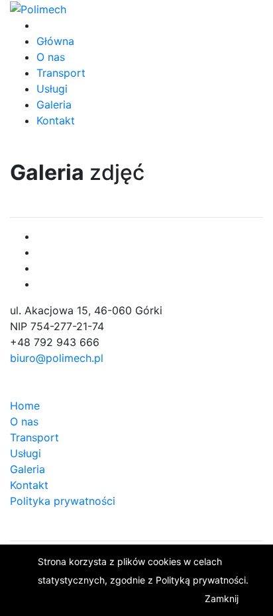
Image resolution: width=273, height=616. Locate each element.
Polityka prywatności (62, 500)
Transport (60, 72)
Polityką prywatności (201, 580)
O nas (50, 57)
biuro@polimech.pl (56, 358)
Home (25, 405)
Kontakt (55, 120)
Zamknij (222, 598)
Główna (55, 41)
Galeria (54, 104)
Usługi (52, 88)
